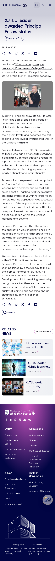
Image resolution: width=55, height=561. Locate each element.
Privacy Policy (18, 545)
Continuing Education (39, 451)
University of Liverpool (39, 491)
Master (32, 440)
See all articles (42, 331)
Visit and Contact (13, 504)
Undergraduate (36, 435)
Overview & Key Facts (15, 479)
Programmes (11, 435)
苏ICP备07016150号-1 (31, 551)
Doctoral (33, 445)
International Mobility (15, 449)
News (7, 498)
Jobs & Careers (12, 493)
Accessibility (36, 545)
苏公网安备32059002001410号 (43, 551)
